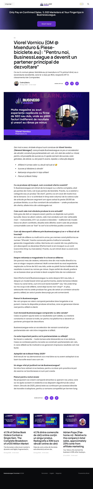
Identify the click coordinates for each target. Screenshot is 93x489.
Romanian (45, 473)
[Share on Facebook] (77, 83)
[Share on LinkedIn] (67, 83)
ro (14, 38)
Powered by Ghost (83, 473)
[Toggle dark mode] (81, 4)
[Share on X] (72, 83)
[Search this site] (88, 4)
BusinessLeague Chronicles (11, 473)
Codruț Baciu (25, 82)
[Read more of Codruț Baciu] (16, 83)
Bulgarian (58, 473)
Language (8, 4)
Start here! (46, 24)
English (52, 473)
